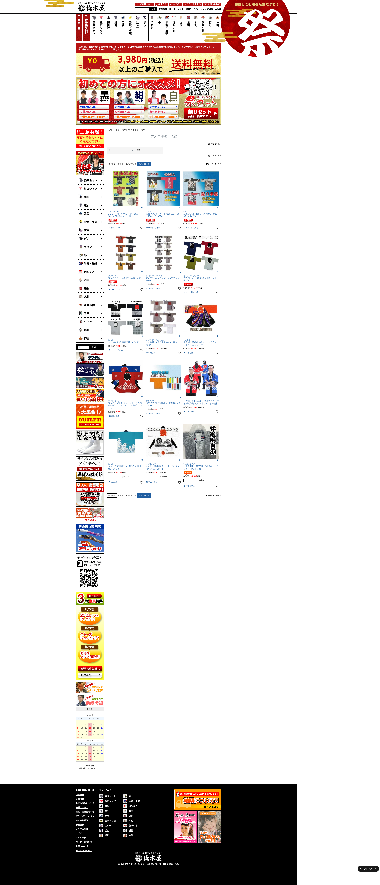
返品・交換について (85, 812)
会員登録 (80, 825)
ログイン (80, 833)
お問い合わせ (82, 846)
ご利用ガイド (82, 799)
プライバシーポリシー (86, 816)
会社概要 (80, 795)
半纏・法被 (120, 130)
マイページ (81, 838)
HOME (110, 130)
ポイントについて (84, 842)
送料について (82, 807)
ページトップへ (368, 869)
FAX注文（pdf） (84, 851)
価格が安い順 (131, 164)
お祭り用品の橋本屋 (85, 790)
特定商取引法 (82, 820)
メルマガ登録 (82, 829)
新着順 (120, 164)
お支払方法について (85, 803)
